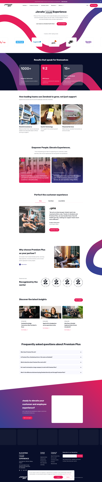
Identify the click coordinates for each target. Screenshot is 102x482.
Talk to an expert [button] (27, 417)
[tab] (40, 201)
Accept (58, 477)
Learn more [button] (24, 264)
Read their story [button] (54, 229)
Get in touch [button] (94, 5)
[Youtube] (24, 470)
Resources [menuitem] (53, 5)
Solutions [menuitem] (25, 5)
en (87, 5)
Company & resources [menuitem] (54, 453)
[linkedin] (20, 470)
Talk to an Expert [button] (62, 23)
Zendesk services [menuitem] (42, 453)
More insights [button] (78, 300)
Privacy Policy (68, 474)
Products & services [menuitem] (34, 5)
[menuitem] (27, 5)
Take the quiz (64, 1)
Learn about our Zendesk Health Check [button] (45, 23)
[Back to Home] (8, 5)
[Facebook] (26, 470)
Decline (68, 477)
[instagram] (22, 470)
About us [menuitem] (60, 5)
